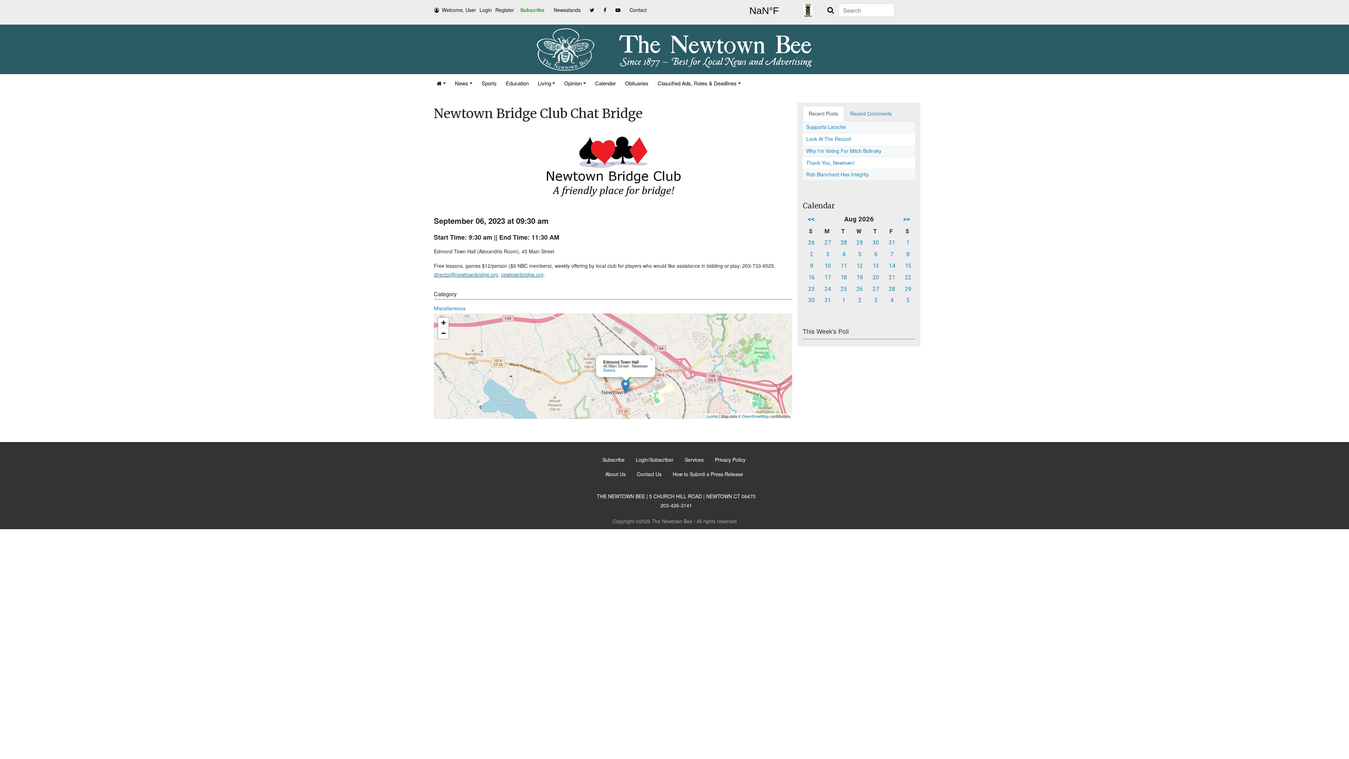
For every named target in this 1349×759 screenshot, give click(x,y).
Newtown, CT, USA (764, 11)
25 (844, 289)
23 (811, 289)
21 (892, 277)
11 (844, 265)
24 (828, 289)
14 (892, 265)
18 (844, 277)
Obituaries (637, 83)
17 (828, 277)
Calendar (605, 83)
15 (908, 265)
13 (876, 265)
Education (517, 83)
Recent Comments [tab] (871, 113)
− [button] (443, 333)
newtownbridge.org (522, 274)
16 (811, 277)
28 (844, 242)
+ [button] (443, 322)
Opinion (573, 83)
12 (859, 265)
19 (859, 277)
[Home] (441, 83)
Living (544, 83)
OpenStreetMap (755, 416)
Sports (489, 83)
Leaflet (712, 416)
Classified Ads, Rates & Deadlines (697, 83)
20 (876, 277)
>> (906, 219)
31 (892, 242)
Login (486, 9)
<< (811, 219)
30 (876, 242)
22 (908, 277)
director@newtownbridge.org (466, 274)
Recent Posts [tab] (823, 113)
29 (859, 242)
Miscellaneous (449, 308)
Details (609, 370)
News (461, 83)
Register (504, 9)
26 (811, 242)
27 (828, 242)
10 (828, 265)
